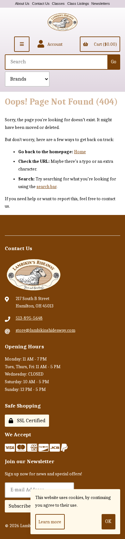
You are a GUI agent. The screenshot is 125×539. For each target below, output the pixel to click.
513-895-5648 (29, 318)
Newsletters (100, 3)
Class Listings (78, 3)
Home (80, 152)
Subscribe (20, 506)
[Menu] (21, 44)
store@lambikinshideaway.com (45, 330)
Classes (58, 3)
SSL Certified (30, 421)
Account (54, 44)
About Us (22, 3)
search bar (46, 186)
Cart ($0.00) (104, 44)
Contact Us (41, 3)
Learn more (49, 522)
